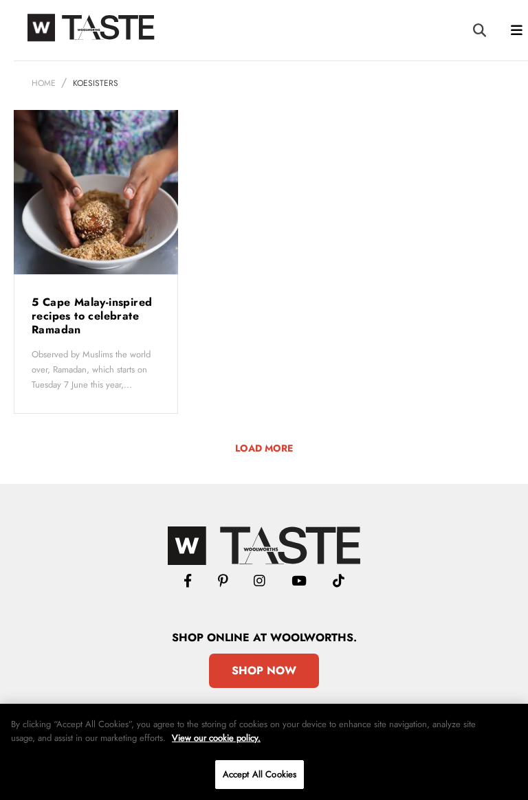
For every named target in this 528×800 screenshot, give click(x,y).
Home (44, 83)
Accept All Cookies (259, 774)
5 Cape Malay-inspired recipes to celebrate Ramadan (92, 315)
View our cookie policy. (216, 737)
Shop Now (264, 670)
